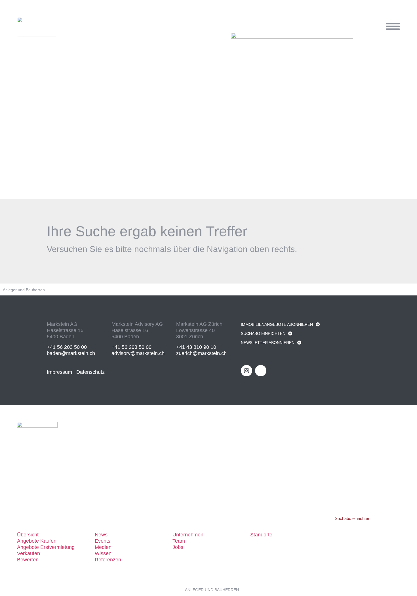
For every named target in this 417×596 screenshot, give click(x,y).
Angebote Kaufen (36, 541)
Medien (103, 547)
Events (102, 541)
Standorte (261, 535)
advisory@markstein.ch (138, 353)
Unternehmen (187, 535)
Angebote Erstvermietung (46, 547)
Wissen (103, 553)
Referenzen (108, 560)
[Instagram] (246, 370)
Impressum (59, 372)
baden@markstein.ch (71, 353)
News (101, 535)
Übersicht (28, 535)
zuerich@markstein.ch (201, 353)
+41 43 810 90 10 (196, 347)
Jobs (177, 547)
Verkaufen (28, 553)
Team (178, 541)
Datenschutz (90, 372)
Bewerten (28, 560)
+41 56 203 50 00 (67, 347)
